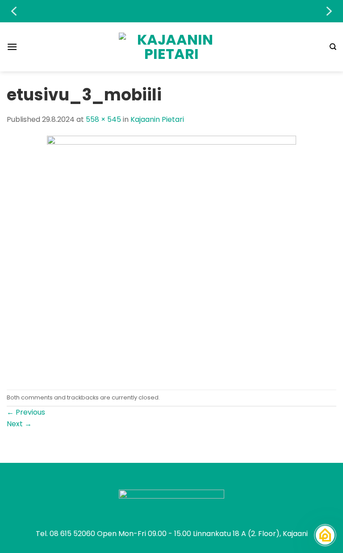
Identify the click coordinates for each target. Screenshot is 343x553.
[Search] (333, 46)
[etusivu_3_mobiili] (171, 257)
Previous (26, 412)
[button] (14, 11)
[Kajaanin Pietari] (171, 47)
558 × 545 (103, 119)
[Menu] (12, 47)
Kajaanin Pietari (157, 119)
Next (19, 424)
